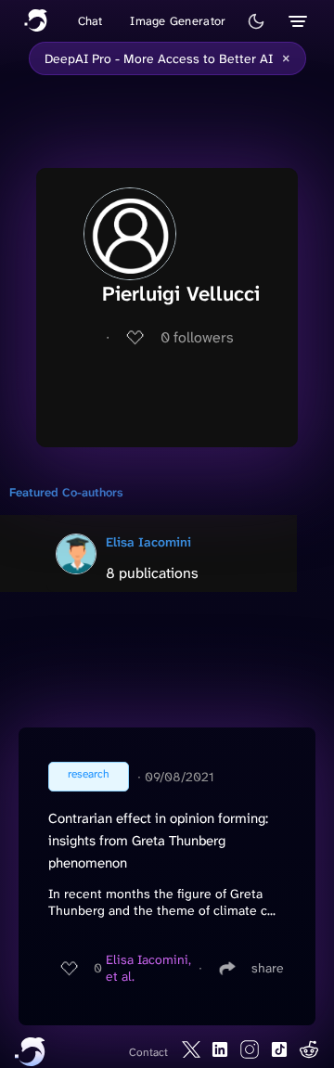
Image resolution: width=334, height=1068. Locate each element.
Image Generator (177, 21)
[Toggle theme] (256, 21)
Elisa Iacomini (148, 542)
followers (197, 337)
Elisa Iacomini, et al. (148, 967)
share (267, 967)
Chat (90, 21)
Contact (148, 1052)
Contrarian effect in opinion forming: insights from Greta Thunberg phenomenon (158, 840)
